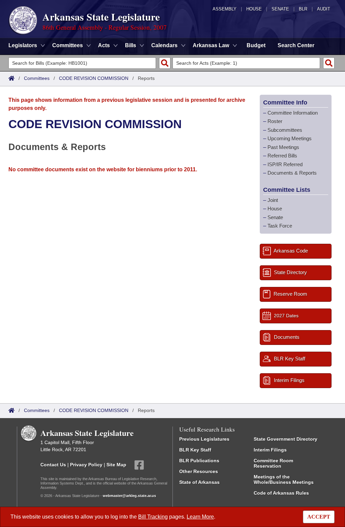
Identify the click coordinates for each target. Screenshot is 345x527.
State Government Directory (285, 439)
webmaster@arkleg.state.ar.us (129, 496)
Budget (256, 45)
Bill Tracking (153, 517)
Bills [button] (130, 45)
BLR (303, 8)
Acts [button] (104, 45)
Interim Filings (270, 449)
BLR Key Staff (195, 449)
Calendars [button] (164, 45)
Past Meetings (283, 147)
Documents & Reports (292, 173)
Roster (275, 121)
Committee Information (293, 113)
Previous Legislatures (204, 439)
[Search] (164, 63)
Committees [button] (67, 45)
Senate (280, 8)
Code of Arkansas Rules (281, 493)
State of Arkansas (199, 482)
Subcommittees (285, 130)
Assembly (225, 8)
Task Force (280, 226)
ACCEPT (318, 517)
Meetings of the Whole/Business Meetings (284, 479)
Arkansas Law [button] (211, 45)
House (254, 8)
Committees (37, 78)
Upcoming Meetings (290, 138)
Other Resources (198, 471)
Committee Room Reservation (273, 463)
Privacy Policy (86, 464)
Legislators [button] (22, 45)
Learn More (200, 517)
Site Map (116, 464)
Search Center (296, 45)
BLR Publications (199, 460)
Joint (273, 200)
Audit (323, 8)
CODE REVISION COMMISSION (93, 78)
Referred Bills (282, 155)
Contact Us (53, 464)
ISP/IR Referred (285, 164)
